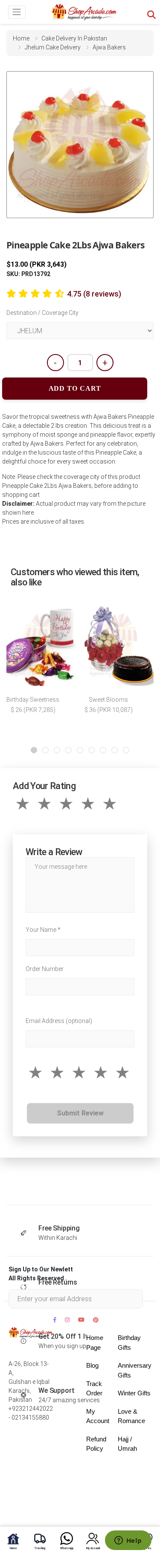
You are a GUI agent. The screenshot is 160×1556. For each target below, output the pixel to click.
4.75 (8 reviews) (94, 293)
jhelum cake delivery (53, 47)
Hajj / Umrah (127, 1443)
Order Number (45, 968)
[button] (34, 750)
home (21, 38)
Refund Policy (96, 1443)
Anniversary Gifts (134, 1370)
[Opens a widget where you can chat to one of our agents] (128, 1541)
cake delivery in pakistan (74, 38)
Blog (92, 1365)
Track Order (94, 1388)
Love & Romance (131, 1416)
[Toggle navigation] (17, 12)
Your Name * (43, 929)
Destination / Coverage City (42, 312)
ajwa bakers (109, 47)
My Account (97, 1416)
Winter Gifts (134, 1393)
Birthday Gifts (129, 1342)
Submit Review (80, 1113)
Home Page (94, 1342)
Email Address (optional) (59, 1020)
